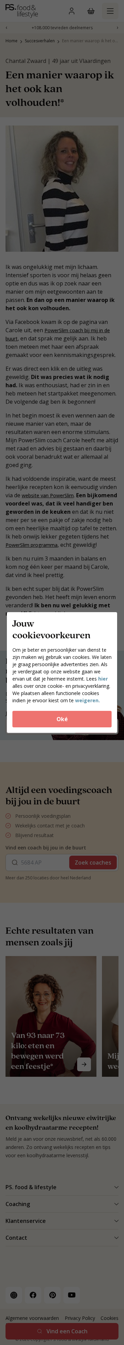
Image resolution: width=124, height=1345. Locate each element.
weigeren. (87, 700)
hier (103, 678)
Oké (62, 719)
